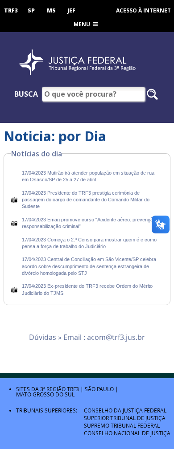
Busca (26, 94)
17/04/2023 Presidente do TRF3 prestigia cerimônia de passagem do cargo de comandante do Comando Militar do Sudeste (85, 199)
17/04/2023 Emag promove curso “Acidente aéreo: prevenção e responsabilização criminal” (91, 223)
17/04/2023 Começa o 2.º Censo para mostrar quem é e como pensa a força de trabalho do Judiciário (89, 243)
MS (51, 10)
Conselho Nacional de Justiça (127, 433)
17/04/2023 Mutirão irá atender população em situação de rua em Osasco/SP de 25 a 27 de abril (88, 176)
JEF (71, 10)
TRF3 (11, 10)
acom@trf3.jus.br (116, 337)
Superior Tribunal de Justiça (125, 417)
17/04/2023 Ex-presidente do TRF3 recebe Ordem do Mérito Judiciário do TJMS (87, 289)
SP (31, 10)
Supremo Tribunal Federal (122, 425)
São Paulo (99, 389)
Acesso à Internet (143, 10)
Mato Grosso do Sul (45, 394)
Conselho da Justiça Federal (125, 410)
